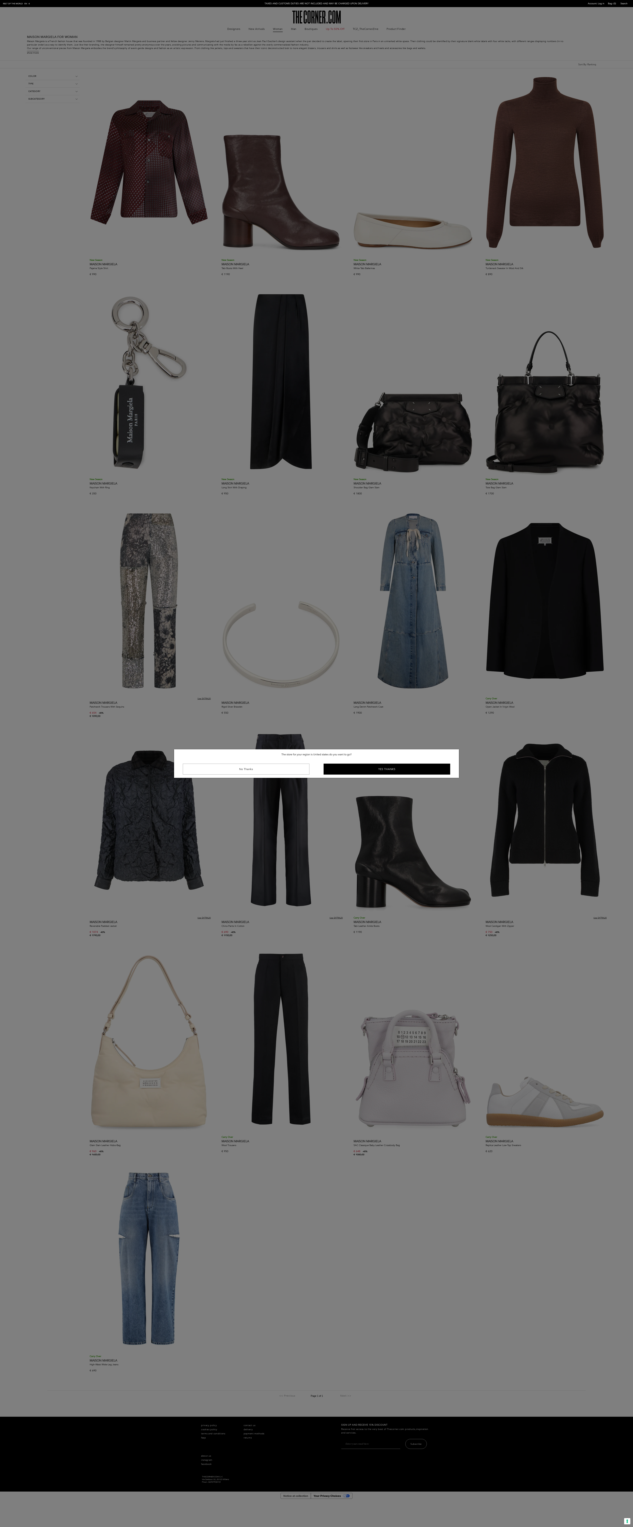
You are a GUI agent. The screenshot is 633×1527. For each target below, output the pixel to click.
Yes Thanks (386, 769)
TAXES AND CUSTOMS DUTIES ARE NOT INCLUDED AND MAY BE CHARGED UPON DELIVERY (316, 3)
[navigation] (16, 3)
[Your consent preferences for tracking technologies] (627, 1521)
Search (624, 3)
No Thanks (246, 769)
